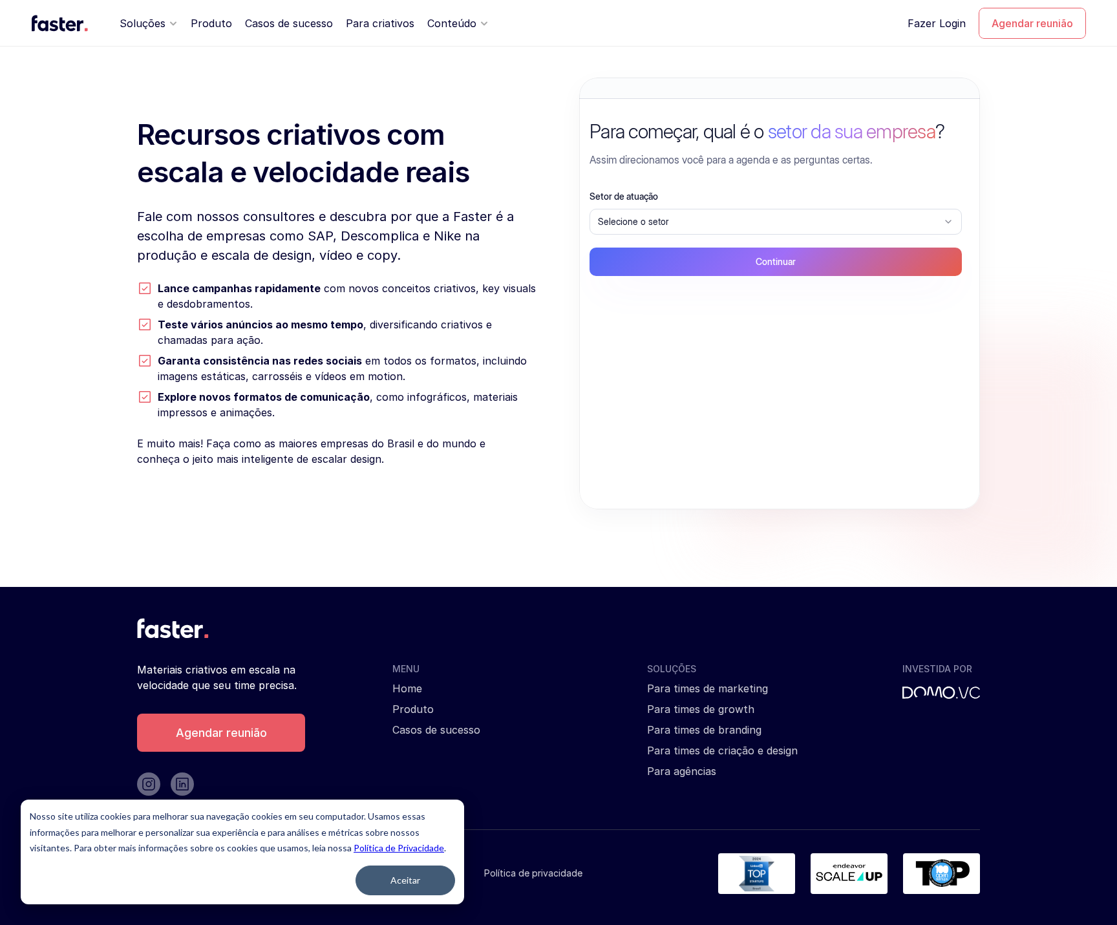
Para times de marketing (707, 688)
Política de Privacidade (399, 847)
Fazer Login (937, 23)
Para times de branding (704, 729)
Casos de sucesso (289, 23)
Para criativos (380, 23)
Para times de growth (700, 709)
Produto (211, 23)
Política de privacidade (533, 872)
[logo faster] (60, 23)
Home (407, 688)
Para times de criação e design (722, 750)
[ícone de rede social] (148, 784)
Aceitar (405, 880)
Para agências (681, 771)
